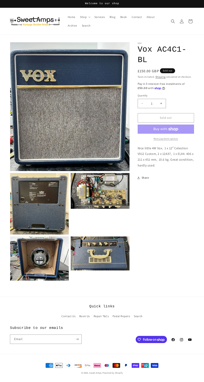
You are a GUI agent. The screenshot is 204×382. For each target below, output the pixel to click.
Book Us (84, 316)
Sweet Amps (95, 372)
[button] (85, 17)
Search (138, 316)
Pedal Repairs (121, 316)
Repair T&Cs (101, 316)
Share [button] (145, 177)
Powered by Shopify (112, 372)
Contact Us (68, 316)
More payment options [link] (166, 138)
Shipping (160, 76)
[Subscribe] (77, 339)
